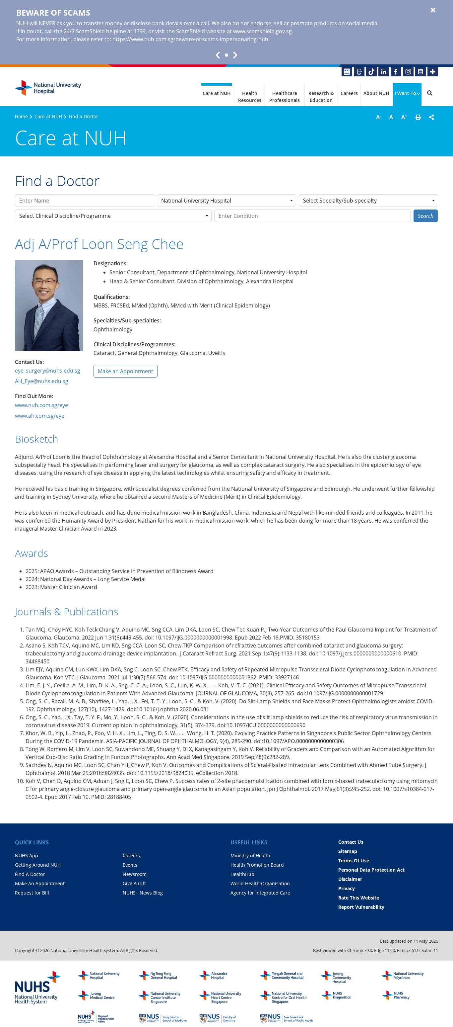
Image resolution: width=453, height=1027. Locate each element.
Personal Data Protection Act (371, 870)
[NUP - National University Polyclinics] (407, 977)
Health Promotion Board (257, 865)
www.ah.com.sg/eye (39, 415)
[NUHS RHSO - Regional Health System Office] (104, 1017)
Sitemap (347, 851)
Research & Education (321, 96)
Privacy (346, 888)
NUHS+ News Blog (143, 893)
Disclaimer (350, 879)
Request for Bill (32, 893)
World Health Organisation (260, 883)
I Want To (405, 93)
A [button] (378, 117)
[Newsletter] (347, 71)
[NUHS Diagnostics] (347, 997)
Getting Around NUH (38, 865)
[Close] (433, 10)
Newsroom (135, 874)
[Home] (104, 977)
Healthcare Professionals (284, 96)
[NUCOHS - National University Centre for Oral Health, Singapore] (286, 997)
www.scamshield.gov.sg (262, 31)
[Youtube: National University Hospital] (420, 71)
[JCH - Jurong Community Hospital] (347, 977)
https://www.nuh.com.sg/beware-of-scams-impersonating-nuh (190, 39)
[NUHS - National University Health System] (38, 988)
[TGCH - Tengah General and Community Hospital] (286, 977)
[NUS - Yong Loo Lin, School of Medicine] (165, 1017)
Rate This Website (358, 898)
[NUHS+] (432, 71)
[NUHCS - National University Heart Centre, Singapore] (225, 997)
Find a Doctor (83, 116)
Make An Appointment (40, 883)
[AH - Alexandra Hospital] (225, 977)
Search (425, 215)
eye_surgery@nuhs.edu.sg (47, 370)
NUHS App (26, 855)
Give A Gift (134, 883)
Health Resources (249, 96)
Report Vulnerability (361, 907)
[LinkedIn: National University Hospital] (383, 71)
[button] (418, 117)
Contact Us (350, 842)
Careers (349, 93)
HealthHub (242, 874)
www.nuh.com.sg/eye (41, 405)
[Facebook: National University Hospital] (396, 71)
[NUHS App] (359, 71)
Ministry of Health (250, 855)
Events (130, 865)
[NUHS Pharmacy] (407, 997)
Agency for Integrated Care (260, 893)
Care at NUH (217, 93)
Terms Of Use (353, 860)
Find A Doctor (30, 874)
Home (21, 116)
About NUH (376, 93)
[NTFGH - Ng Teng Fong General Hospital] (165, 977)
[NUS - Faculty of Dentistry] (225, 1017)
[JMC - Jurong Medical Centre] (104, 997)
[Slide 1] (226, 55)
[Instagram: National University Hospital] (408, 71)
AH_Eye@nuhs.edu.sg (41, 381)
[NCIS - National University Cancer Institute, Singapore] (165, 997)
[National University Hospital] (48, 88)
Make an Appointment (125, 371)
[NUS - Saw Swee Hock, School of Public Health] (286, 1017)
